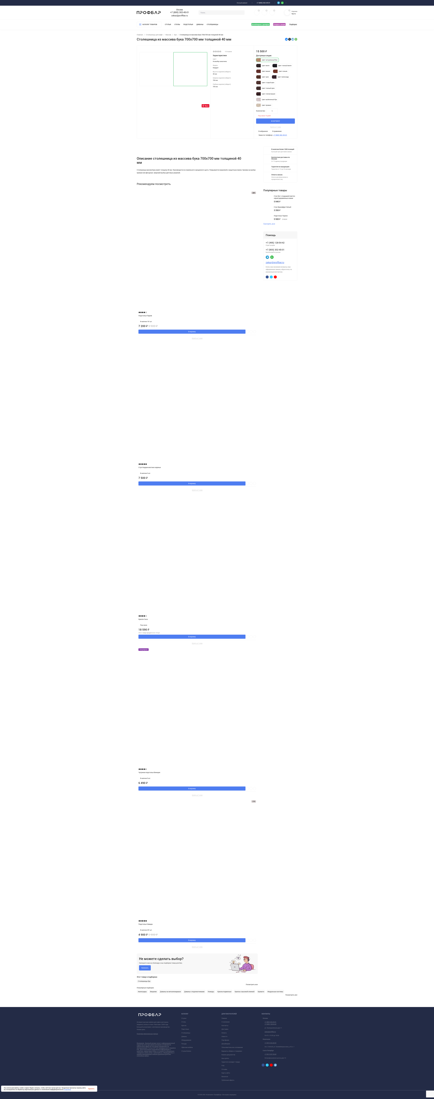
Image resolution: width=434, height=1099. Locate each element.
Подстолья (188, 24)
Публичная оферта (228, 1080)
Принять (91, 1089)
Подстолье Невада (145, 924)
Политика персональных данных (147, 1034)
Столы (177, 24)
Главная (224, 1018)
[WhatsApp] (296, 39)
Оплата (224, 1033)
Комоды (211, 991)
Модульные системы (275, 991)
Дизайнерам (226, 1044)
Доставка (225, 1029)
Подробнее (67, 1089)
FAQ (223, 1065)
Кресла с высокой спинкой (244, 991)
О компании (226, 1022)
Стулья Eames (186, 1051)
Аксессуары (142, 991)
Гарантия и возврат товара (231, 1062)
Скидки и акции (279, 24)
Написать (145, 968)
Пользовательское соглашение (232, 1047)
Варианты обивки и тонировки (232, 1051)
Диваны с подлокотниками (194, 991)
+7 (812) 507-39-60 (270, 1054)
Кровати (261, 991)
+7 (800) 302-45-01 (263, 3)
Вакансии (225, 1076)
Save (207, 106)
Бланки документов (228, 1055)
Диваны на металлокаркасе (170, 991)
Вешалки (153, 991)
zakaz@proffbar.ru (179, 15)
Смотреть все (269, 224)
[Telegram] (292, 39)
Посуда (183, 1044)
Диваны (199, 24)
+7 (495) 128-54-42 (270, 1024)
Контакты (225, 1025)
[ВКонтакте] (286, 39)
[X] (289, 39)
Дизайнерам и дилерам (260, 24)
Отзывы (224, 1069)
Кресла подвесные (224, 991)
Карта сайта (226, 1073)
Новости (224, 1036)
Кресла (183, 1025)
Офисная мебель (187, 1047)
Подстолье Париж (145, 316)
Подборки (293, 24)
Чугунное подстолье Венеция (149, 772)
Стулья (168, 24)
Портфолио (225, 1040)
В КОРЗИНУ (275, 121)
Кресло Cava (143, 619)
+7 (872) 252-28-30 (270, 1043)
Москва (179, 10)
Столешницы (212, 24)
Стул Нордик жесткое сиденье (149, 467)
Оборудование (186, 1040)
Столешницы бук (144, 981)
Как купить (225, 1058)
